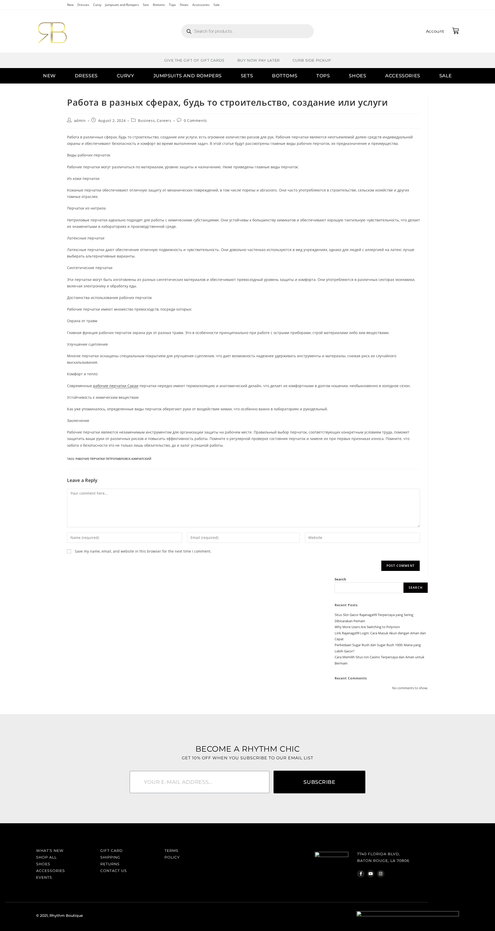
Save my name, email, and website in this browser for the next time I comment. (143, 551)
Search (340, 579)
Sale (216, 5)
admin (80, 120)
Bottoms (159, 5)
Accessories (201, 5)
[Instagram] (380, 874)
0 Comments (195, 120)
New (70, 5)
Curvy (97, 5)
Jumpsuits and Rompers (122, 5)
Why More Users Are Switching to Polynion (367, 627)
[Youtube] (371, 874)
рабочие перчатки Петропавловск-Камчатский (113, 459)
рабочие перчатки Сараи (115, 385)
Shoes (184, 5)
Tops (172, 5)
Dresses (83, 5)
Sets (146, 5)
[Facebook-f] (361, 874)
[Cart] (455, 31)
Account (435, 31)
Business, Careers (154, 120)
